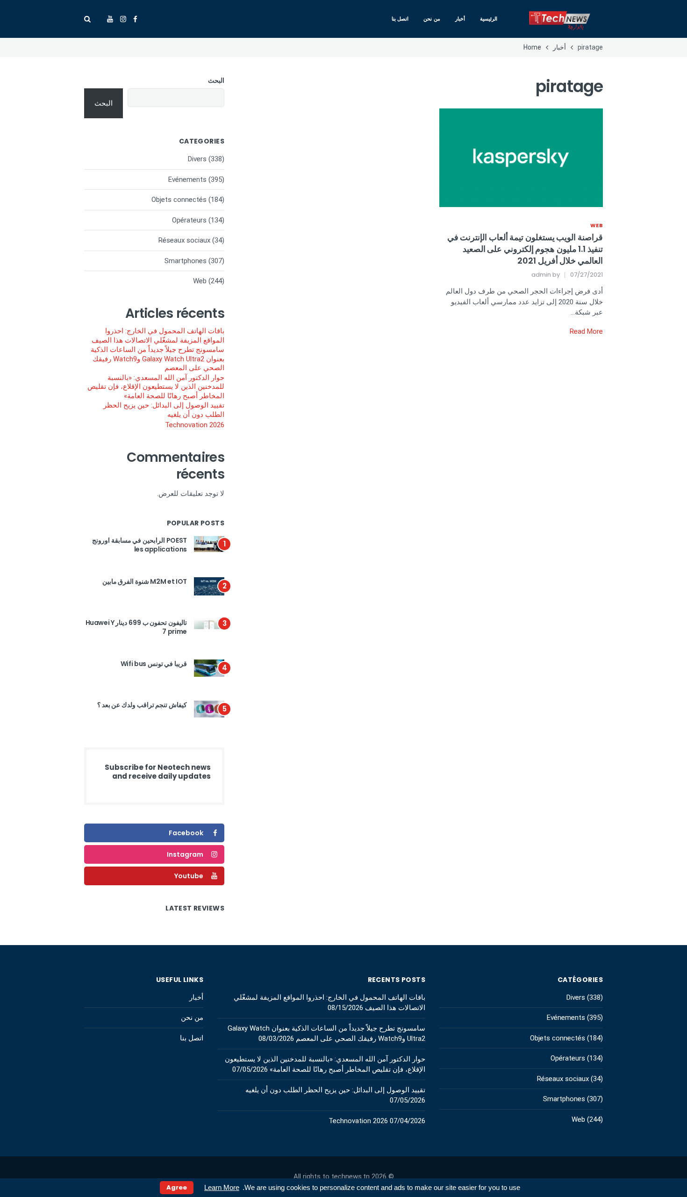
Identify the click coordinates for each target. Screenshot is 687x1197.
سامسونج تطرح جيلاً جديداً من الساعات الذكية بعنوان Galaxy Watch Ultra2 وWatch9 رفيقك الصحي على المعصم (157, 358)
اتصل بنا (400, 18)
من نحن (431, 18)
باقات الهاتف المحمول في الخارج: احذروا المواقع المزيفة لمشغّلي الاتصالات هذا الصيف (158, 335)
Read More (586, 331)
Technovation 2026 (194, 425)
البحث (216, 80)
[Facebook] (135, 19)
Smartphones (186, 261)
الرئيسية (488, 18)
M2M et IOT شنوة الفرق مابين (144, 581)
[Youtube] (110, 19)
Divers (197, 159)
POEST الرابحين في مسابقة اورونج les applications (139, 545)
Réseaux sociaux (184, 240)
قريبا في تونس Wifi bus (154, 663)
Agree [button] (176, 1187)
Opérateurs (189, 220)
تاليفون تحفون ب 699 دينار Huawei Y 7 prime (136, 627)
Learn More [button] (221, 1187)
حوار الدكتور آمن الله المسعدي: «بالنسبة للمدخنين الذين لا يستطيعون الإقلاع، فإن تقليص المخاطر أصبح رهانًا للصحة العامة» (155, 386)
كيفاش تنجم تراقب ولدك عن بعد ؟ (142, 705)
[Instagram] (123, 19)
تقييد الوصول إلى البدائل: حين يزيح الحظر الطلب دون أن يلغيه (163, 410)
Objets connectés (179, 199)
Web (596, 225)
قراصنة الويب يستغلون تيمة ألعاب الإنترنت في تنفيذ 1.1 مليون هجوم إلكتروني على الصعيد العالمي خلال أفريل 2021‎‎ (525, 248)
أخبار (460, 18)
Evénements (187, 179)
